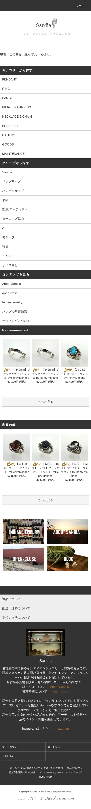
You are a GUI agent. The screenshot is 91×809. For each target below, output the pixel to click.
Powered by (23, 799)
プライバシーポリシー (50, 772)
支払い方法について (30, 768)
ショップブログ (74, 772)
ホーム (13, 768)
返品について (73, 768)
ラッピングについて (16, 321)
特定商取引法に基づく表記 (22, 772)
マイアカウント (10, 747)
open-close (10, 293)
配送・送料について (54, 768)
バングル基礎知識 (14, 311)
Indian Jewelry (12, 302)
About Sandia (11, 283)
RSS (41, 777)
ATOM (49, 777)
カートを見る (55, 747)
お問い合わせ (9, 756)
